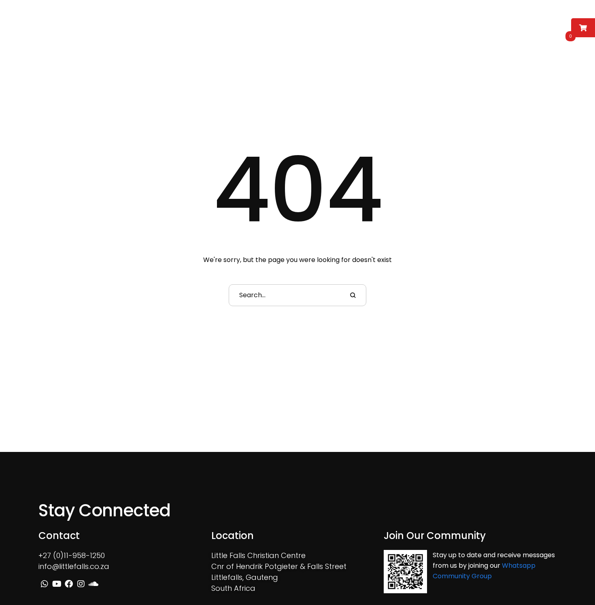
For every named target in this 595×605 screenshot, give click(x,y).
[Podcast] (537, 25)
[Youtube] (490, 25)
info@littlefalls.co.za (73, 566)
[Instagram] (513, 25)
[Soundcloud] (525, 25)
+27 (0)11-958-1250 (71, 555)
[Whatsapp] (478, 25)
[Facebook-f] (502, 25)
